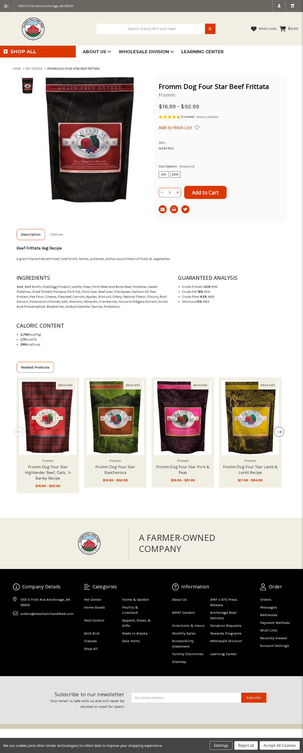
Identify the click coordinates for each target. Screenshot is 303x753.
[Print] (174, 209)
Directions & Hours (188, 625)
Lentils (76, 287)
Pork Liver (89, 292)
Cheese (50, 297)
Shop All (91, 649)
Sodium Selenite (78, 307)
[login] (278, 6)
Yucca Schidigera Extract (138, 302)
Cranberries (108, 302)
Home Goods (94, 607)
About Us (95, 51)
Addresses (268, 615)
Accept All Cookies (279, 745)
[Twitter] (185, 209)
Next (279, 432)
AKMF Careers (183, 612)
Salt (64, 302)
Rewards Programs (225, 633)
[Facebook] (16, 625)
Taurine (96, 307)
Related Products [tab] (35, 367)
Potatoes (140, 287)
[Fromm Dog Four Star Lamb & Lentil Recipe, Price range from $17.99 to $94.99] (250, 417)
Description (30, 234)
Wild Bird (91, 633)
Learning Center (202, 51)
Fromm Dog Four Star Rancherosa (115, 469)
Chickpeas (122, 292)
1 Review (56, 234)
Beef (20, 287)
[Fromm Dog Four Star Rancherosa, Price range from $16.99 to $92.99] (115, 417)
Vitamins (76, 302)
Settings (221, 745)
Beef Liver (105, 292)
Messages (268, 607)
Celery (117, 297)
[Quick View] (70, 385)
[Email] (163, 209)
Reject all (246, 745)
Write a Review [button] (207, 117)
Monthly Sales (184, 633)
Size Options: (176, 166)
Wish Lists (267, 28)
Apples (91, 297)
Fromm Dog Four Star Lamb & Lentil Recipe (250, 469)
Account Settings (274, 646)
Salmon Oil (140, 292)
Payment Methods (275, 623)
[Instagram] (25, 625)
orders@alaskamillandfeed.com (47, 614)
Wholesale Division (144, 51)
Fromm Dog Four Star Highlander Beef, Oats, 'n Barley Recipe (48, 472)
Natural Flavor (134, 297)
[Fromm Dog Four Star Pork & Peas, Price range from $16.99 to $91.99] (183, 417)
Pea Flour (36, 297)
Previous (19, 432)
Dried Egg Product (56, 287)
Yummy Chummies (187, 654)
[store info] (292, 6)
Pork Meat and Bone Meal (111, 287)
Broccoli (104, 297)
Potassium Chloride (45, 302)
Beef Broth (33, 287)
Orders (265, 599)
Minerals (91, 302)
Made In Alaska (134, 633)
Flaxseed (64, 297)
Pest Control (94, 620)
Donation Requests (225, 625)
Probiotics (112, 307)
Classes (90, 641)
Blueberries (55, 307)
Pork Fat (73, 292)
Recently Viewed (273, 638)
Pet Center (92, 599)
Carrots (79, 297)
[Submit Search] (210, 29)
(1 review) (188, 117)
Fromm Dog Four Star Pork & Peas (182, 469)
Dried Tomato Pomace (49, 292)
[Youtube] (34, 625)
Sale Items (131, 641)
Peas (87, 287)
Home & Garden (135, 599)
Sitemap (179, 662)
